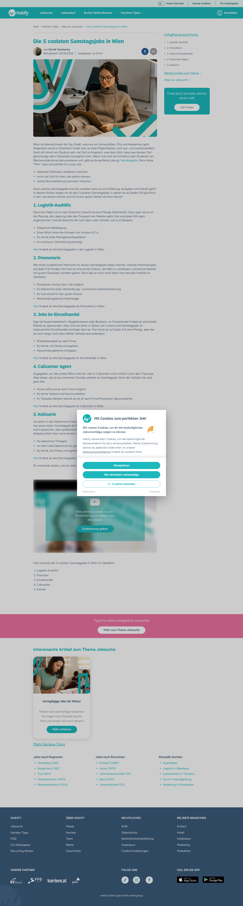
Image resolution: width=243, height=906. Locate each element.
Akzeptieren (121, 465)
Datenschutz (89, 491)
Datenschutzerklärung (97, 452)
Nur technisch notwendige (121, 474)
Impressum (155, 491)
